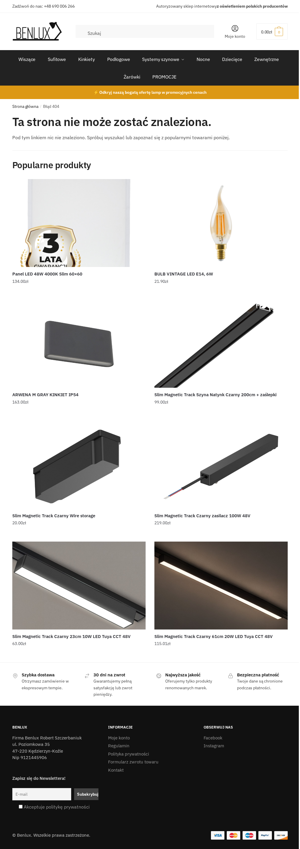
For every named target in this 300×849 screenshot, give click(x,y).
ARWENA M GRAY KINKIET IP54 (45, 394)
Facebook (213, 738)
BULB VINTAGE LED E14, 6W (183, 274)
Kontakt (116, 770)
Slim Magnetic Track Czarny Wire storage (53, 515)
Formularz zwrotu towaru (133, 762)
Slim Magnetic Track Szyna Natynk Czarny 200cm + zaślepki (215, 394)
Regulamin (118, 745)
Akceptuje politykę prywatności (57, 807)
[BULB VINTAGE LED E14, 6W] (221, 223)
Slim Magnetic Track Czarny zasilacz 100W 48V (202, 515)
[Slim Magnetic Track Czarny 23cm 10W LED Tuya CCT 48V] (79, 585)
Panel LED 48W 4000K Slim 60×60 (47, 274)
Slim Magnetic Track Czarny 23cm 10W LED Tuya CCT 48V (71, 636)
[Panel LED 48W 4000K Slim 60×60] (79, 223)
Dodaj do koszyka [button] (79, 293)
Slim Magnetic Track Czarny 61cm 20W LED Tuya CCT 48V (213, 636)
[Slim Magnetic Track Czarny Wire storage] (79, 465)
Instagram (214, 745)
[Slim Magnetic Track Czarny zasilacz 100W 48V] (221, 465)
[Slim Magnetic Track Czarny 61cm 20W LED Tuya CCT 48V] (221, 585)
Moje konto (235, 36)
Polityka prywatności (128, 754)
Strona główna (25, 106)
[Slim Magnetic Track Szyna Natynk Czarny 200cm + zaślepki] (221, 344)
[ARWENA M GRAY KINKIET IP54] (79, 344)
